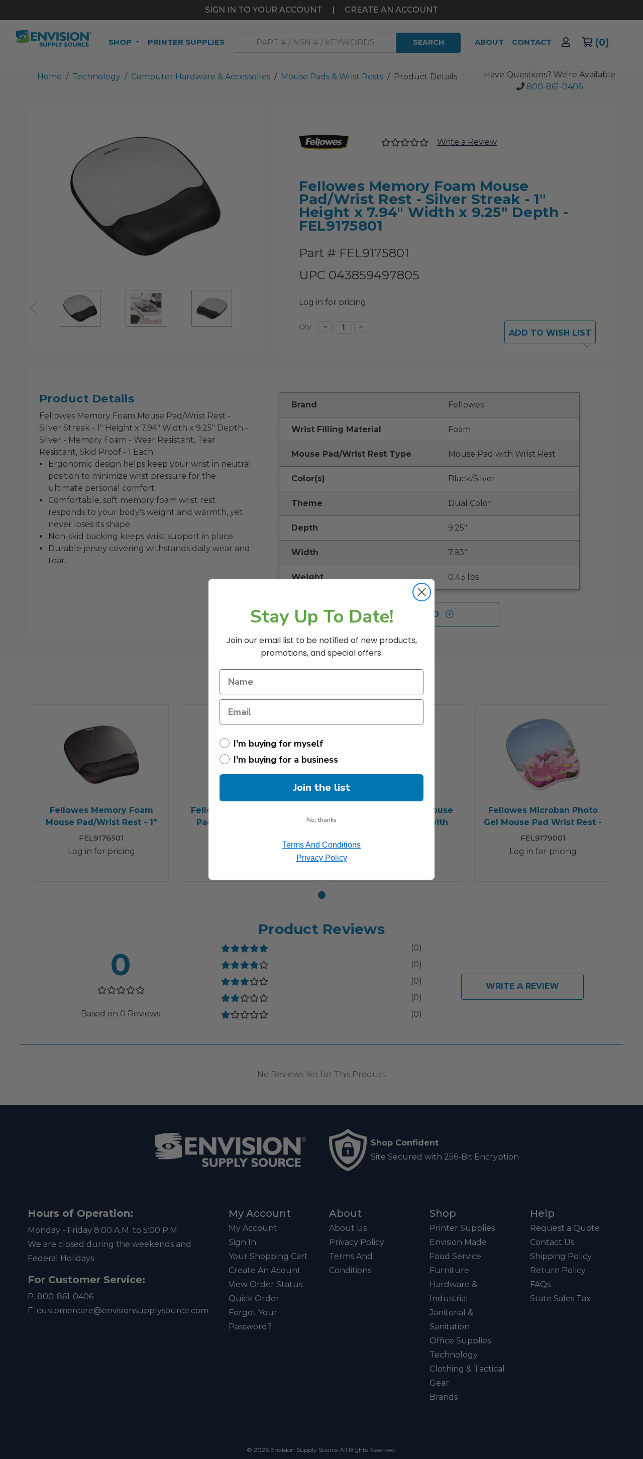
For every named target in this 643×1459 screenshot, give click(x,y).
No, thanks (321, 820)
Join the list (321, 787)
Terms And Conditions (321, 845)
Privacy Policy (321, 858)
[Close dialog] (422, 592)
